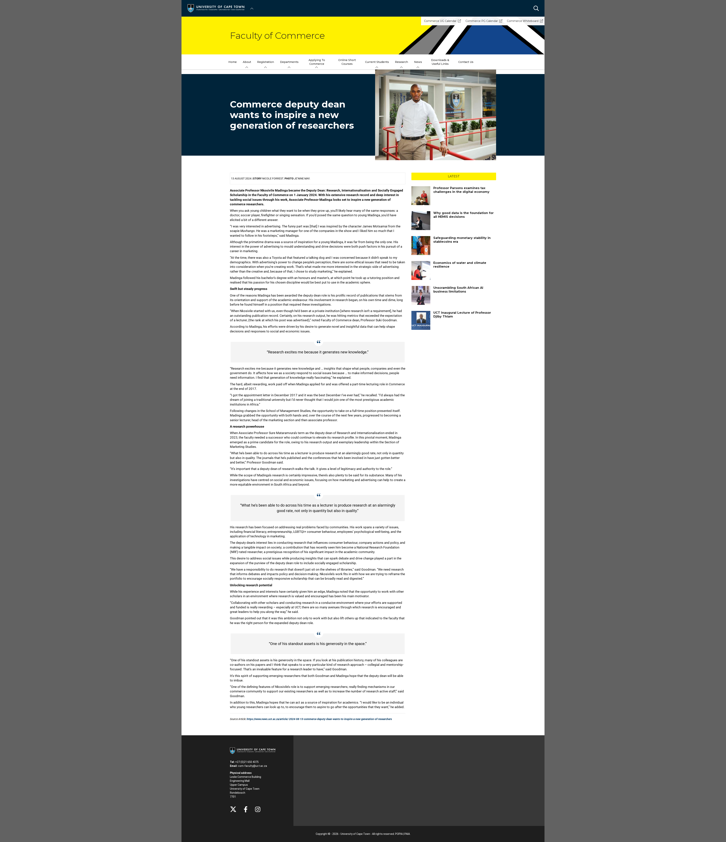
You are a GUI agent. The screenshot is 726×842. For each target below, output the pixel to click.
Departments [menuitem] (289, 62)
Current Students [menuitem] (377, 62)
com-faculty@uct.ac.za (252, 765)
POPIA (399, 833)
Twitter (233, 809)
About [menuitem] (247, 62)
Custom (257, 809)
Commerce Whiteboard (522, 21)
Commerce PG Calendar (481, 21)
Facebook (245, 809)
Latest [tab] (454, 176)
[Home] (216, 8)
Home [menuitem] (232, 62)
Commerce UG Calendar (440, 21)
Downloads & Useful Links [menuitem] (440, 62)
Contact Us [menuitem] (465, 62)
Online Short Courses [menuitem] (347, 62)
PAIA (407, 833)
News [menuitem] (418, 62)
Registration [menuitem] (265, 62)
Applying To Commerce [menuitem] (317, 62)
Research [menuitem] (401, 62)
